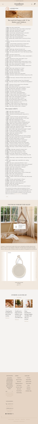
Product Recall (19, 390)
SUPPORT (16, 375)
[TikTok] (11, 413)
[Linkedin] (13, 413)
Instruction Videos (19, 387)
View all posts (19, 297)
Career (28, 385)
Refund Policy (23, 419)
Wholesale (28, 388)
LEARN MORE (27, 375)
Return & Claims (19, 379)
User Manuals (19, 385)
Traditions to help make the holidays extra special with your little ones (18, 314)
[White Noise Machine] (19, 266)
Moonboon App (28, 390)
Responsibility (28, 379)
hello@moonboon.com (9, 408)
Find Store (28, 387)
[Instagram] (7, 413)
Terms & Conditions (11, 419)
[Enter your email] (12, 391)
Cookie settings (19, 392)
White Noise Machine (19, 282)
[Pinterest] (10, 413)
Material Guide (28, 381)
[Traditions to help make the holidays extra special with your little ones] (19, 304)
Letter (7, 196)
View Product (20, 227)
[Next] (36, 266)
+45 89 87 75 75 (10, 403)
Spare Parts (19, 381)
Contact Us (19, 377)
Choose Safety (28, 383)
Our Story (28, 377)
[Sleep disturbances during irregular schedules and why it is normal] (28, 304)
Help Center (19, 388)
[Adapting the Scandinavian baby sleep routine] (9, 304)
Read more (7, 317)
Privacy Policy (17, 419)
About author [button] (12, 9)
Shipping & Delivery (18, 383)
